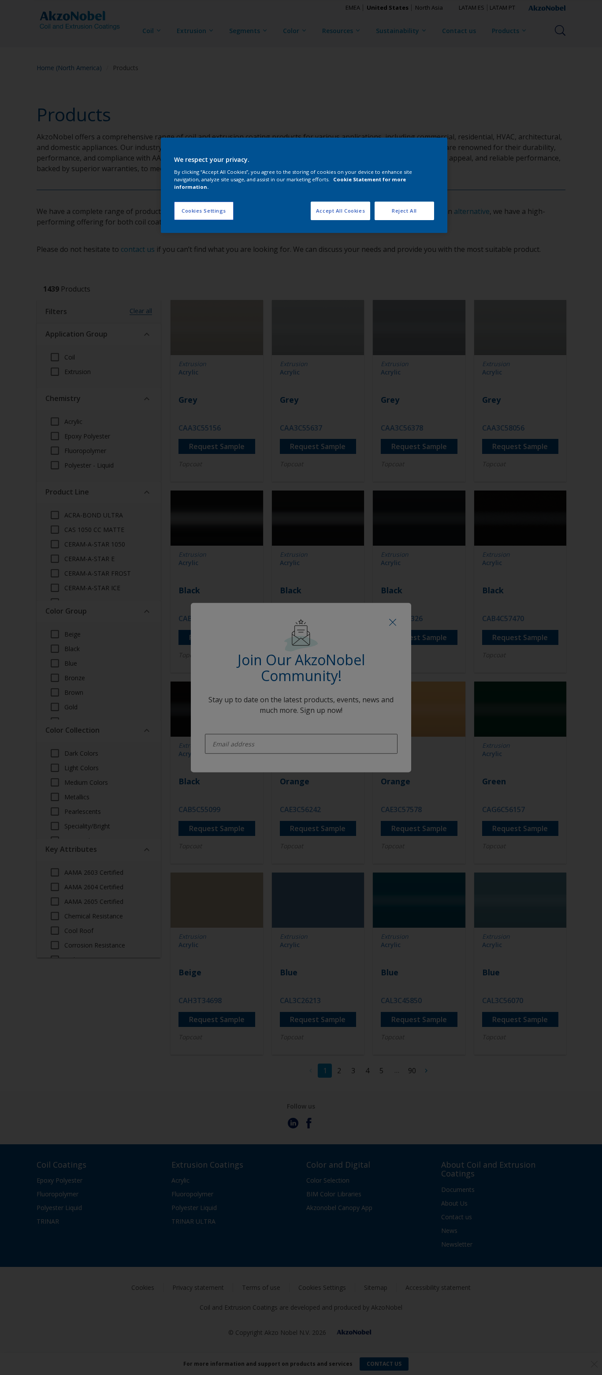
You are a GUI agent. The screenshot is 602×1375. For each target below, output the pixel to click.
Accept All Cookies (340, 210)
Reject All (404, 210)
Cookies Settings (204, 210)
